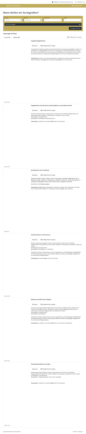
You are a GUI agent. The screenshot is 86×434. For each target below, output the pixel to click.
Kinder (65, 18)
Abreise (26, 18)
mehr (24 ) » (7, 296)
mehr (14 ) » (7, 166)
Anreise (6, 18)
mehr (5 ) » (7, 231)
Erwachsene (47, 18)
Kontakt (75, 431)
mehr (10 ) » (7, 425)
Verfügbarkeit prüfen (75, 28)
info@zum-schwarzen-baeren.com (63, 2)
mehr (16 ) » (7, 360)
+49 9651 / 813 (80, 2)
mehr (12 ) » (7, 102)
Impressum (80, 431)
